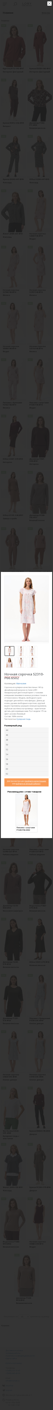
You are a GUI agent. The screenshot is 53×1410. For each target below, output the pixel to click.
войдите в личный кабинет (28, 783)
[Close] (50, 573)
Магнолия (21, 683)
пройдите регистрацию (35, 781)
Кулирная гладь (24, 719)
